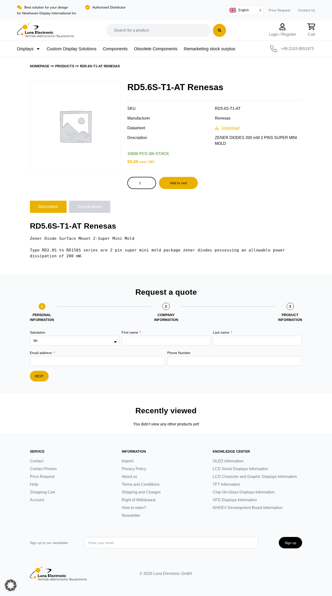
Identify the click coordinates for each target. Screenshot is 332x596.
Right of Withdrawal (139, 500)
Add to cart (178, 183)
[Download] (217, 128)
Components (115, 48)
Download (230, 128)
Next (39, 376)
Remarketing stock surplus (209, 48)
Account (37, 500)
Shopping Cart (42, 492)
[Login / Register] (282, 26)
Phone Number (179, 353)
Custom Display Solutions (71, 48)
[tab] (48, 207)
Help (34, 484)
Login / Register (282, 34)
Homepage (39, 66)
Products (64, 66)
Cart (311, 34)
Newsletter (131, 515)
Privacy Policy (134, 469)
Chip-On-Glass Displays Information (244, 492)
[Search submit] (219, 30)
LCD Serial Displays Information (240, 469)
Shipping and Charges (141, 492)
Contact (36, 461)
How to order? (134, 508)
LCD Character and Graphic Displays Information (255, 477)
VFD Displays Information (235, 500)
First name (130, 332)
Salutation (37, 332)
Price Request (279, 10)
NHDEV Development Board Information (247, 508)
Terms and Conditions (140, 484)
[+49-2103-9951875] (273, 48)
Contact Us (306, 10)
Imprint (127, 461)
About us (129, 477)
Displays (25, 48)
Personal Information (42, 317)
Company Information (166, 317)
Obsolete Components (155, 48)
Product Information (290, 317)
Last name (221, 332)
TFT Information (226, 484)
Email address (41, 353)
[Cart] (311, 26)
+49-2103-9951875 (297, 49)
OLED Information (228, 461)
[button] (10, 585)
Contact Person (43, 469)
